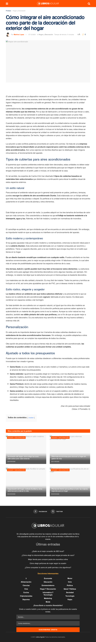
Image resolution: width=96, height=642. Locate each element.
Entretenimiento (48, 585)
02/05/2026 (12, 461)
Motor (70, 578)
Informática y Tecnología (48, 593)
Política (70, 585)
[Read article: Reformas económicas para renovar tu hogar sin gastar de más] (70, 449)
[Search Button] (89, 3)
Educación (48, 582)
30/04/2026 (12, 494)
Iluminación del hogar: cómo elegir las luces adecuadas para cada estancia (23, 457)
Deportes (26, 599)
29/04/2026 (56, 494)
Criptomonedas (26, 596)
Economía (48, 578)
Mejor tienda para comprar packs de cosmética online (48, 559)
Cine (26, 589)
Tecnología (69, 596)
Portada (8, 11)
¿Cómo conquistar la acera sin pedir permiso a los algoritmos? (48, 567)
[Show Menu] (7, 3)
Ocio (70, 582)
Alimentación (26, 582)
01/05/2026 (56, 461)
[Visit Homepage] (48, 3)
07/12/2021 (32, 34)
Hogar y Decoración (19, 11)
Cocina (26, 592)
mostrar (31, 417)
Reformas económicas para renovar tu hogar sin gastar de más (69, 457)
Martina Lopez (19, 34)
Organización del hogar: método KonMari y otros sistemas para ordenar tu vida (25, 490)
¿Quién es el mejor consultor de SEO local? (48, 551)
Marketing (48, 598)
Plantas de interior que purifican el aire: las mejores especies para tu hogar (70, 490)
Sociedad (70, 592)
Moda (48, 602)
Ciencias (26, 585)
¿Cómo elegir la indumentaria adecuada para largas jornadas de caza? (48, 555)
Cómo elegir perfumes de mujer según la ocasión (48, 563)
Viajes (69, 599)
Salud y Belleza (70, 589)
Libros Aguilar (40, 637)
